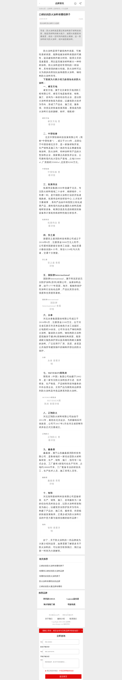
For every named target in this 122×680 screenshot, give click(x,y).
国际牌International (50, 299)
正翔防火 (45, 434)
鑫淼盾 (44, 477)
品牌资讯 (57, 9)
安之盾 (44, 259)
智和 (44, 524)
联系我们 (73, 619)
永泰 (44, 357)
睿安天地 (45, 118)
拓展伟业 (45, 219)
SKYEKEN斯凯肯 (49, 397)
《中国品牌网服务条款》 (66, 671)
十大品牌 (64, 9)
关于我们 (48, 619)
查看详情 (54, 404)
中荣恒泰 (45, 169)
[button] (80, 3)
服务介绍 (61, 619)
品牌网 (49, 9)
